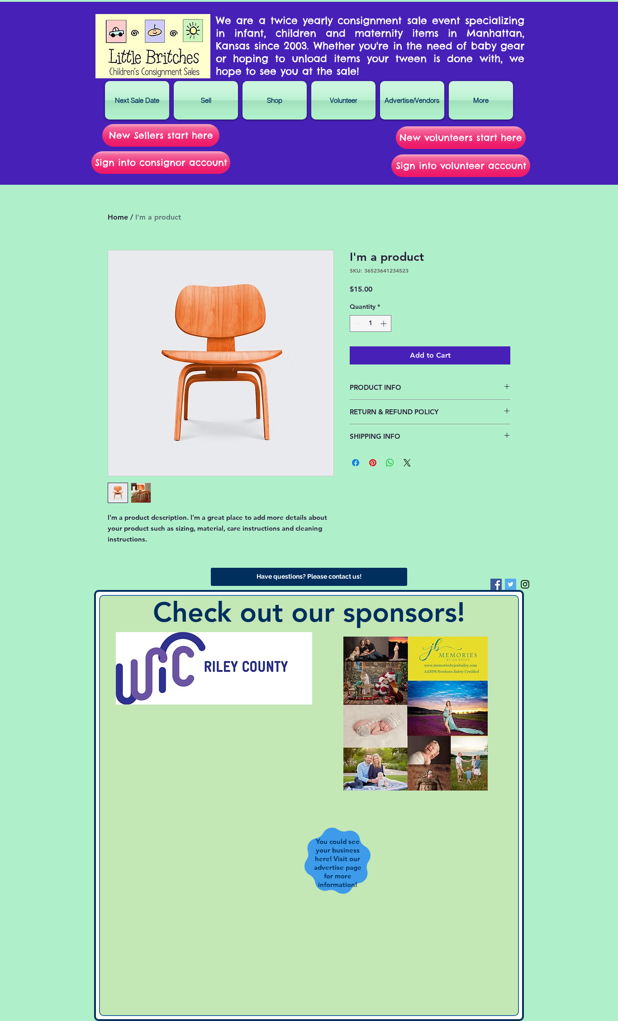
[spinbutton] (370, 323)
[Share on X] (407, 462)
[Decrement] (356, 323)
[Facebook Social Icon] (496, 584)
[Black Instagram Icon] (525, 584)
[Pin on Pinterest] (372, 462)
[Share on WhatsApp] (390, 462)
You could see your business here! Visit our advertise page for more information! (337, 863)
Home (118, 217)
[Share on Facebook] (355, 462)
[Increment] (384, 323)
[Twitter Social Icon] (510, 584)
